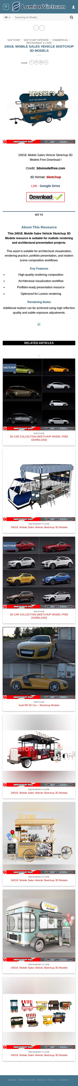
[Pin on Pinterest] (41, 62)
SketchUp (13, 40)
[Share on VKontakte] (46, 62)
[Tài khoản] (73, 7)
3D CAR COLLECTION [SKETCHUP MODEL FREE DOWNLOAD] (39, 438)
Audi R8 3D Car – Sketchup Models (39, 705)
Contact (64, 1080)
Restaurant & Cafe (39, 43)
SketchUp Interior (36, 40)
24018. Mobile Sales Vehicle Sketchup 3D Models (39, 527)
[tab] (39, 220)
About (12, 1080)
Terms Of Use (27, 1080)
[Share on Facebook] (31, 62)
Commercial (60, 40)
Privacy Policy (47, 1080)
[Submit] (71, 17)
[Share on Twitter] (36, 62)
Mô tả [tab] (39, 214)
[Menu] (6, 7)
